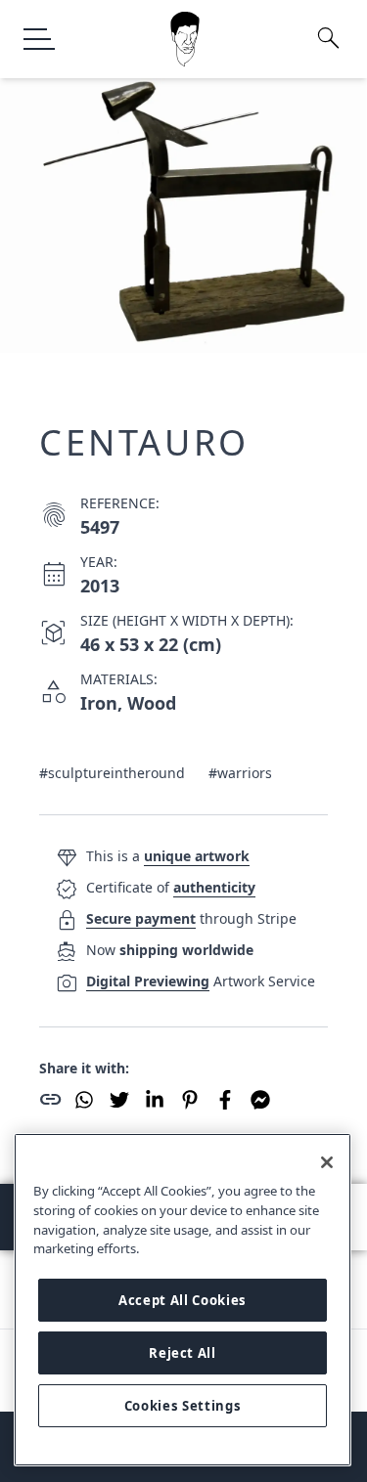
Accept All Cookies (182, 1300)
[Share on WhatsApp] (84, 1099)
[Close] (326, 1162)
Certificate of (170, 887)
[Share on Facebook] (225, 1099)
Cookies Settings (183, 1406)
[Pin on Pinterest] (190, 1099)
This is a (168, 856)
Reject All (182, 1353)
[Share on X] (119, 1099)
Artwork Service (200, 981)
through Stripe (191, 918)
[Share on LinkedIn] (154, 1099)
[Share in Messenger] (260, 1099)
